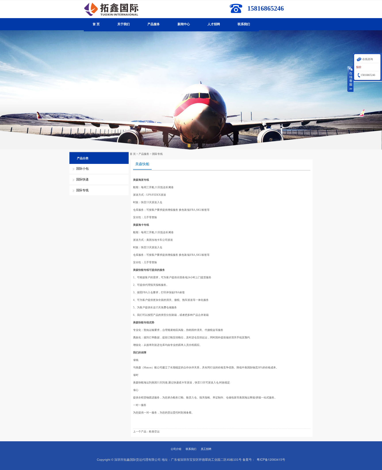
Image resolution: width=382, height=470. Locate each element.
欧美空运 (154, 431)
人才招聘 (214, 24)
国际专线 (82, 190)
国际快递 (82, 179)
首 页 (96, 24)
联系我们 (244, 24)
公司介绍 (176, 449)
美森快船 (142, 164)
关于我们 (123, 24)
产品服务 (153, 24)
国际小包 (82, 168)
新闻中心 (184, 24)
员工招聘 (206, 449)
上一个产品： (141, 431)
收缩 (350, 79)
